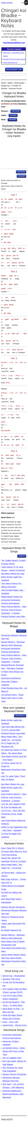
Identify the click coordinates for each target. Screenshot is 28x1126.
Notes (10, 83)
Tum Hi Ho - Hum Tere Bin (13, 810)
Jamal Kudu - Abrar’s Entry (15, 1025)
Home (3, 83)
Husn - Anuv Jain (10, 1022)
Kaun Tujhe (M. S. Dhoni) (12, 848)
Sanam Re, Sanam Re (11, 858)
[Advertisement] (14, 153)
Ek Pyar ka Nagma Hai (11, 807)
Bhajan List (21, 631)
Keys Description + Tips (14, 69)
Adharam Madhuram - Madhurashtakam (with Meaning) (13, 1094)
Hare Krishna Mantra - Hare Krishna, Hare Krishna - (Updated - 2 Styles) (13, 609)
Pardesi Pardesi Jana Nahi (13, 616)
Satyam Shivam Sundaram (13, 907)
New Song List (20, 716)
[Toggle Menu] (26, 2)
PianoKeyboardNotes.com (14, 43)
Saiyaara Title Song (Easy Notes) (14, 59)
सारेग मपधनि (12, 119)
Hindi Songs (19, 83)
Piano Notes (6, 3)
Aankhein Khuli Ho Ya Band (13, 861)
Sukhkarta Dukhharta (11, 678)
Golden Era (5, 86)
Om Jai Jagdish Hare (12, 1058)
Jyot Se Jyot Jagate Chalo (13, 804)
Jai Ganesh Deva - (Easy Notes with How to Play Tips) (12, 698)
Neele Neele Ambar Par (12, 597)
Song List (22, 556)
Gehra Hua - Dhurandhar (14, 976)
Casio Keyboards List (10, 62)
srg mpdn (13, 115)
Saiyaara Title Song (11, 979)
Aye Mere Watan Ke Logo (12, 573)
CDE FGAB (15, 111)
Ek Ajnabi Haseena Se (11, 930)
